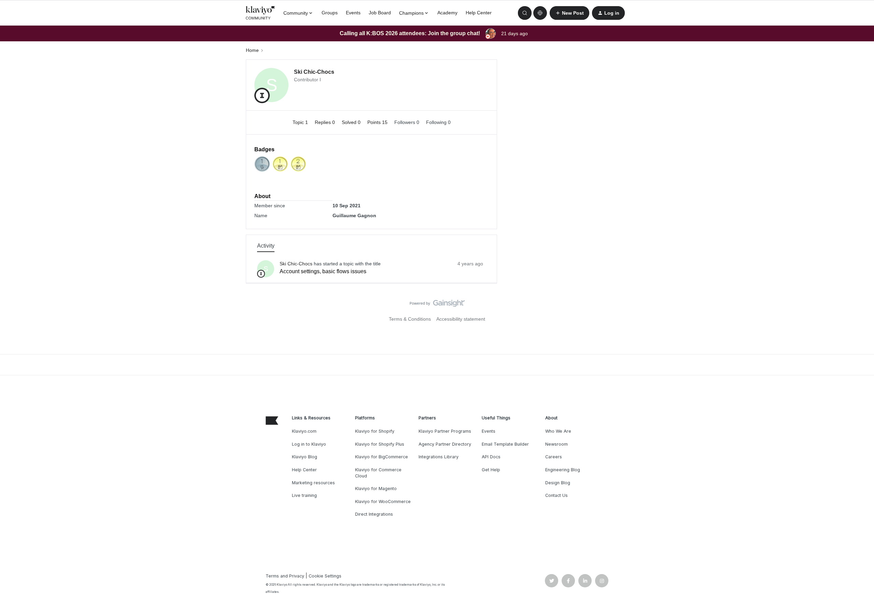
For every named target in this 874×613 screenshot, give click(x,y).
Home (252, 50)
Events (353, 12)
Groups (330, 12)
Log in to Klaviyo (309, 444)
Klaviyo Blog (304, 456)
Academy (447, 12)
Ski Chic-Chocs (314, 72)
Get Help (491, 469)
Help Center (479, 12)
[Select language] (540, 13)
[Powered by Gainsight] (437, 305)
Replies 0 (325, 122)
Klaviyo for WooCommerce (383, 501)
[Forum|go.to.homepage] (260, 13)
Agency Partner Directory (445, 444)
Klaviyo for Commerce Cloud (378, 472)
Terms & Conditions (410, 319)
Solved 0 (352, 122)
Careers (553, 456)
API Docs (491, 456)
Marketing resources (313, 482)
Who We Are (558, 431)
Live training (304, 495)
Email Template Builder (505, 444)
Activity (265, 246)
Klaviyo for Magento (376, 488)
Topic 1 (301, 122)
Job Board (380, 12)
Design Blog (557, 482)
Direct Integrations (374, 514)
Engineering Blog (562, 469)
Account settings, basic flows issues (323, 271)
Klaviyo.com (304, 431)
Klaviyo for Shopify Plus (379, 444)
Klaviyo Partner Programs (445, 431)
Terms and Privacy (285, 576)
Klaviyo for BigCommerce (381, 456)
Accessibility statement (460, 319)
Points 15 (378, 122)
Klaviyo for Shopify (374, 431)
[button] (569, 13)
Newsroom (556, 444)
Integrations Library (439, 456)
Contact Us (556, 495)
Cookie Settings (325, 576)
